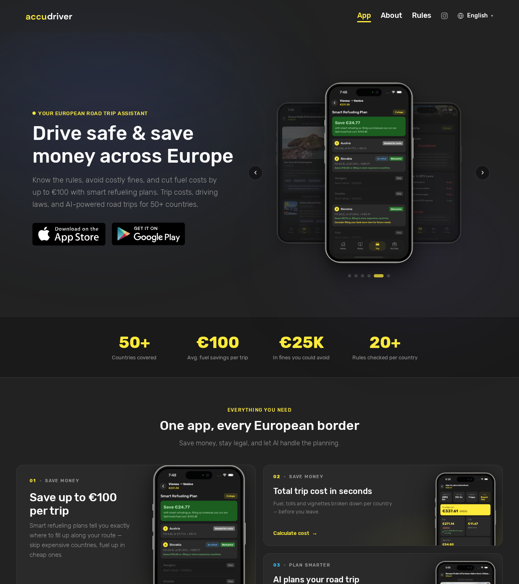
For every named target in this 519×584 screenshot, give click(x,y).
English (480, 15)
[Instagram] (444, 16)
